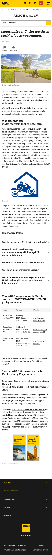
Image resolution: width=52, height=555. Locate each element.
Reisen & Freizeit (11, 9)
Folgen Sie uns (9, 499)
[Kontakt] (35, 3)
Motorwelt (7, 516)
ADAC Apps (8, 482)
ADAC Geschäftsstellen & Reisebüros (28, 409)
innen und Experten (24, 427)
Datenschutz (43, 545)
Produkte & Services (11, 491)
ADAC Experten (8, 427)
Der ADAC (7, 507)
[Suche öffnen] (25, 3)
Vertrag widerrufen (40, 550)
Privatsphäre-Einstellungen (15, 550)
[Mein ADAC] (30, 3)
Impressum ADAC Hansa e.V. (15, 545)
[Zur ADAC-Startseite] (5, 3)
